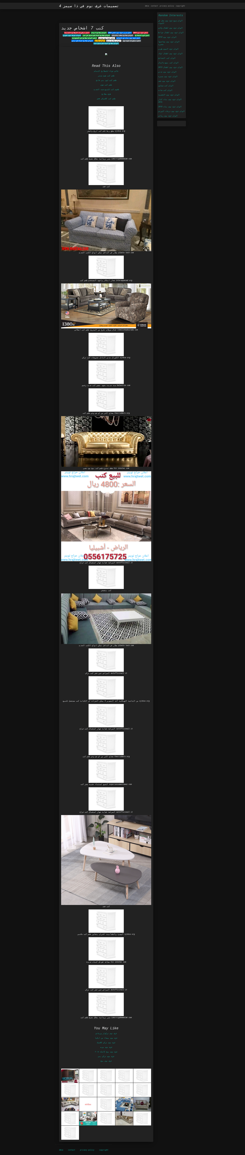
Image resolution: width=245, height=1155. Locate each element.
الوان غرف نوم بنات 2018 (170, 106)
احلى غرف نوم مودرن (107, 38)
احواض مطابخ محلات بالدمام (122, 35)
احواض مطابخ (100, 41)
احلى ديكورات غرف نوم (131, 41)
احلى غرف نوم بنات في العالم (128, 38)
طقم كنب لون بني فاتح (106, 80)
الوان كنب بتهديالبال (168, 62)
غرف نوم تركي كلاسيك (106, 1042)
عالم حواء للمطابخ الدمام (106, 71)
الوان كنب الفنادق (167, 58)
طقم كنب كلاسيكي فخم (106, 98)
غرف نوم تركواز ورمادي (106, 1033)
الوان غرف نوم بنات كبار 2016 (170, 100)
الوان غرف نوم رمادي (168, 116)
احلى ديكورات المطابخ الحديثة (77, 33)
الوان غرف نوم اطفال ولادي (170, 28)
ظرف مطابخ (106, 94)
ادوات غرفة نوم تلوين (72, 35)
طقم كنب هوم (106, 85)
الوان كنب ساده (165, 90)
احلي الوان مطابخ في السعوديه (84, 38)
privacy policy (167, 6)
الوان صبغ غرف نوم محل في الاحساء (170, 21)
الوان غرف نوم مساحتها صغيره (169, 42)
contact (154, 6)
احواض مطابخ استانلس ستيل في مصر (96, 35)
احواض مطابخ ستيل (114, 41)
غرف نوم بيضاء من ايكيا (106, 1038)
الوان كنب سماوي (166, 85)
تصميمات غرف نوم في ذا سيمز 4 (89, 5)
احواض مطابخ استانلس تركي (82, 41)
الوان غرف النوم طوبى (168, 49)
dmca (147, 6)
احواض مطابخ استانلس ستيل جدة (106, 43)
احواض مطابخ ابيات (98, 33)
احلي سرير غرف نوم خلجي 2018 (119, 33)
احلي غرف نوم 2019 (140, 33)
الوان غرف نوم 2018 (167, 37)
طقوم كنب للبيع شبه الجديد (106, 89)
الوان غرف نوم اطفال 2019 (170, 67)
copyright (180, 6)
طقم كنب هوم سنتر (106, 75)
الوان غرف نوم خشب (167, 81)
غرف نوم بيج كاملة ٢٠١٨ (106, 1051)
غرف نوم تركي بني (106, 1056)
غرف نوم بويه (106, 1047)
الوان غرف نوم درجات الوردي (171, 111)
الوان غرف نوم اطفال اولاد (170, 53)
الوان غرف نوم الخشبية (169, 94)
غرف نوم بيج (106, 1061)
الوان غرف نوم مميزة (168, 76)
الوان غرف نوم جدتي (167, 72)
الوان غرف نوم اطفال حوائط (171, 32)
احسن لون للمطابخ (142, 35)
